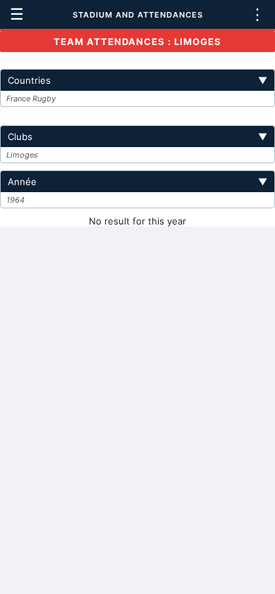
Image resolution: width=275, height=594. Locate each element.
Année (137, 181)
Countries (137, 80)
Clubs (137, 136)
